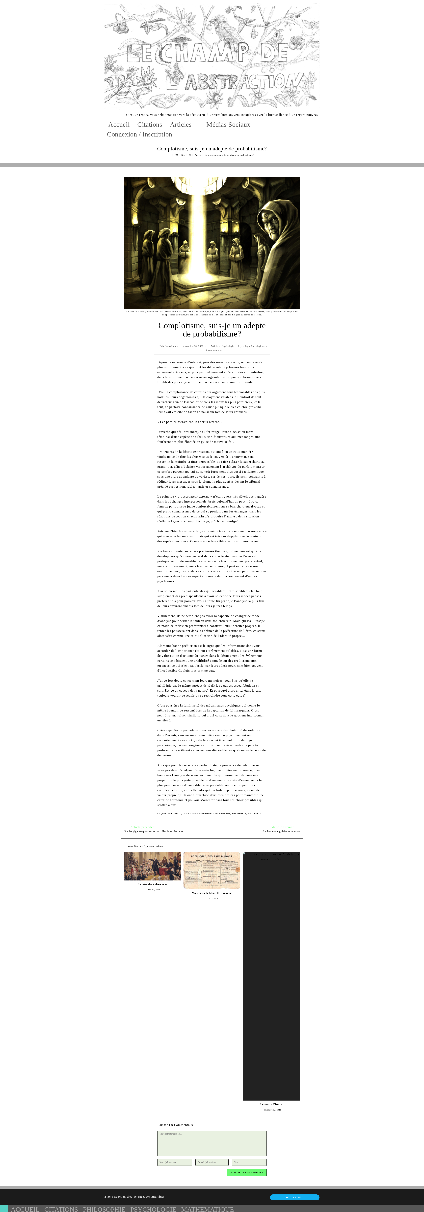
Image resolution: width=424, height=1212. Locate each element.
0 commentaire (213, 350)
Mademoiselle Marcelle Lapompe (212, 893)
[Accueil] (171, 155)
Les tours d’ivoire (271, 1104)
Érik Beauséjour (167, 346)
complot (176, 814)
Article (214, 346)
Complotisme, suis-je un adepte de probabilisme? (229, 155)
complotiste (206, 814)
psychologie (239, 814)
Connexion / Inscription (139, 134)
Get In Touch (294, 1197)
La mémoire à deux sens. (153, 884)
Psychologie (228, 346)
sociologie (254, 814)
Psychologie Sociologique (251, 346)
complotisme (190, 814)
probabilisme (222, 814)
